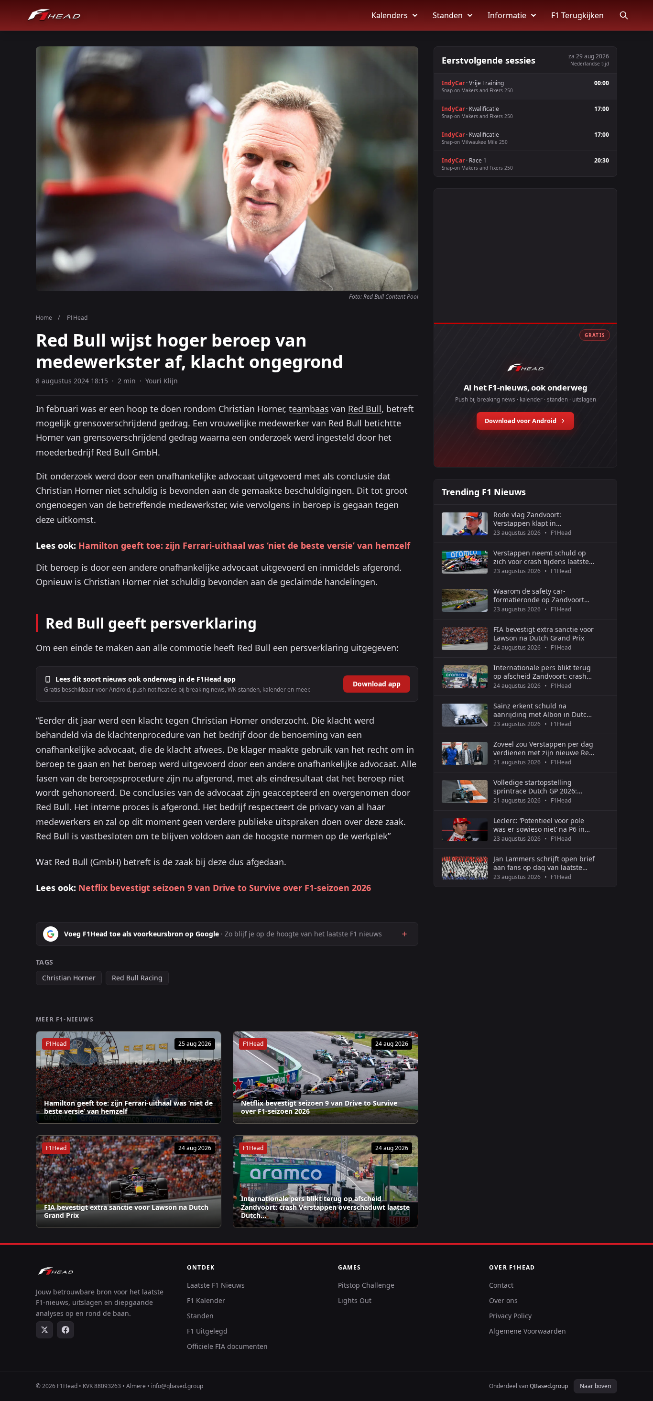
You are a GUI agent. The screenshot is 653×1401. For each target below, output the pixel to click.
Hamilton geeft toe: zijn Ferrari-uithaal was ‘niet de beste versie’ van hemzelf (244, 545)
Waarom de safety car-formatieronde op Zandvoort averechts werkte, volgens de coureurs (540, 595)
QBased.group (549, 1386)
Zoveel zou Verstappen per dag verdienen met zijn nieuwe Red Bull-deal (543, 748)
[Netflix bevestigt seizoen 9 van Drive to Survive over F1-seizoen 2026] (325, 1077)
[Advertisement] (525, 266)
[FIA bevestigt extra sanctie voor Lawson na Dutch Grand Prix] (128, 1181)
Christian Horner (69, 977)
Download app (377, 683)
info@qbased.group (177, 1386)
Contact (501, 1285)
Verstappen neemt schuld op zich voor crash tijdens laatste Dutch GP (541, 557)
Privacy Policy (510, 1315)
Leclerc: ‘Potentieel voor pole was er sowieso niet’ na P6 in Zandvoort (539, 824)
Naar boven (595, 1386)
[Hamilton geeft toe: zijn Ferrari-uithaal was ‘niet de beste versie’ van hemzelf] (128, 1077)
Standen (448, 15)
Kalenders (389, 15)
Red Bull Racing (137, 977)
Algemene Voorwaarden (527, 1331)
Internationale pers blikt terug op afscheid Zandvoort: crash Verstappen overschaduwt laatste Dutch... (325, 1207)
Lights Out (354, 1300)
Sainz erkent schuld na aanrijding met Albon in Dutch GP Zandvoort (542, 710)
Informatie (507, 15)
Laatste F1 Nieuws (216, 1285)
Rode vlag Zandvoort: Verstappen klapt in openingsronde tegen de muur (543, 518)
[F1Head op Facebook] (65, 1329)
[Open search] (624, 15)
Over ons (503, 1300)
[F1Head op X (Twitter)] (44, 1329)
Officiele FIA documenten (227, 1346)
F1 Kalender (206, 1300)
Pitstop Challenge (366, 1285)
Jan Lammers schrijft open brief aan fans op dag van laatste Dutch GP (544, 863)
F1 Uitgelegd (207, 1331)
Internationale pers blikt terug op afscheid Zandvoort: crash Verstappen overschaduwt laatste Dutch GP (542, 671)
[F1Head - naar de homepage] (54, 15)
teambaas (309, 408)
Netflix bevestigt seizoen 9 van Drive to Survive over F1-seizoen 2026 (224, 887)
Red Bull (364, 408)
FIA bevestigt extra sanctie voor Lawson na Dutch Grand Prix (126, 1211)
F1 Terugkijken (577, 15)
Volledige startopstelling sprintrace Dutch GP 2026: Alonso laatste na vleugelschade (535, 786)
